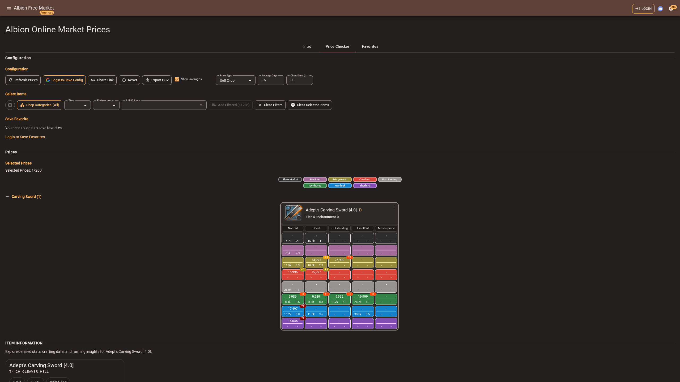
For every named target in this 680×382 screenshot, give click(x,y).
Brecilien (315, 179)
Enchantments (105, 100)
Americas (46, 12)
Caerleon (364, 179)
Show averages (191, 79)
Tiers (71, 100)
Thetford (365, 185)
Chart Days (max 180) (300, 75)
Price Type (226, 75)
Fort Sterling (389, 179)
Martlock (340, 185)
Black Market (290, 179)
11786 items (133, 100)
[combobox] (235, 80)
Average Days (269, 75)
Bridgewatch (340, 179)
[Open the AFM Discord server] (660, 9)
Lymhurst (315, 185)
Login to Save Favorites (25, 137)
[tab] (307, 46)
